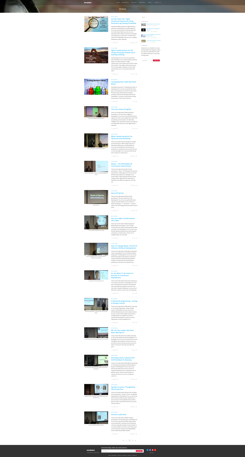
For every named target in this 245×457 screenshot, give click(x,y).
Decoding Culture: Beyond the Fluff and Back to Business (123, 359)
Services (119, 455)
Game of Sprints (117, 193)
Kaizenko (88, 2)
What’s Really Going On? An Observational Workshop (121, 137)
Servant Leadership (118, 414)
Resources (124, 455)
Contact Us (134, 455)
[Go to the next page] (135, 440)
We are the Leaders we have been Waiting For (122, 331)
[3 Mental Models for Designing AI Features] (143, 29)
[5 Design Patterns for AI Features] (143, 24)
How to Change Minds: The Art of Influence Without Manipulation (124, 247)
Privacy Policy (151, 452)
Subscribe (139, 450)
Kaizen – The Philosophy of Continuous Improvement (121, 165)
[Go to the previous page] (123, 440)
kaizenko (91, 450)
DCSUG (112, 16)
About (129, 455)
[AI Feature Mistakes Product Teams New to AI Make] (143, 35)
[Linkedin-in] (147, 450)
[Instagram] (155, 450)
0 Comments (154, 25)
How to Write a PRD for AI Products (153, 40)
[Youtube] (153, 450)
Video (116, 16)
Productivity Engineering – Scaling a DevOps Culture (124, 302)
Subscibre (156, 60)
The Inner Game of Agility (121, 109)
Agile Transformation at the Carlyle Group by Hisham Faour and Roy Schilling (123, 52)
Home (109, 455)
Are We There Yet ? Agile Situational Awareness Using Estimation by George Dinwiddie (123, 21)
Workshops (114, 455)
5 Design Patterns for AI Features (153, 24)
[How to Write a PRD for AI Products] (143, 41)
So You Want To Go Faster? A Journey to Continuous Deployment (122, 275)
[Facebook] (150, 450)
